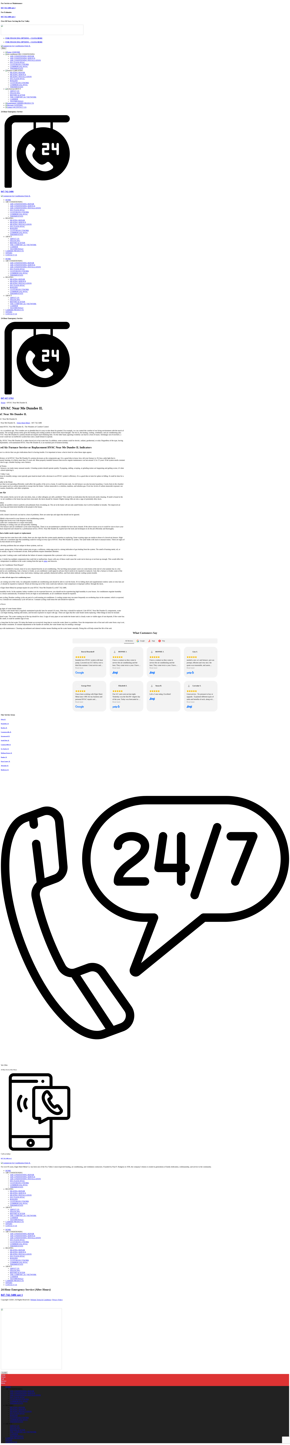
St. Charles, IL (5, 748)
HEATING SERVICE (18, 222)
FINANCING (15, 241)
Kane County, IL (5, 761)
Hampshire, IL (5, 723)
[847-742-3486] (37, 187)
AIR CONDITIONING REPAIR (22, 204)
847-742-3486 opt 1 (8, 17)
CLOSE (4, 1373)
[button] (145, 1304)
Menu (3, 48)
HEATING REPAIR (17, 220)
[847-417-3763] (37, 394)
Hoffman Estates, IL (6, 753)
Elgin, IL (3, 719)
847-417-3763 (7, 398)
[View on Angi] (114, 652)
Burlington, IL (5, 769)
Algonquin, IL (4, 765)
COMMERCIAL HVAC (19, 214)
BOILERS (14, 228)
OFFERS (8, 253)
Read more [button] (79, 668)
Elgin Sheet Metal (23, 423)
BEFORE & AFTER (17, 243)
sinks (45, 561)
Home (3, 403)
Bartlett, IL (4, 728)
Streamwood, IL (5, 736)
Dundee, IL (4, 757)
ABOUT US (14, 239)
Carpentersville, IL (6, 732)
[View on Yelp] (189, 652)
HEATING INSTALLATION (21, 224)
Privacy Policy (57, 1300)
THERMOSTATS (16, 216)
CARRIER (14, 247)
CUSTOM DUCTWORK (19, 212)
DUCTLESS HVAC (17, 210)
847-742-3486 (7, 191)
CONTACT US (11, 255)
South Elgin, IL (5, 740)
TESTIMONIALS (16, 249)
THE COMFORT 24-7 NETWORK (23, 245)
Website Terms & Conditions (40, 1300)
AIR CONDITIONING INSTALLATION (25, 208)
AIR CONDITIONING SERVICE (22, 206)
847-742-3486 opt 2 (8, 8)
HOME (8, 200)
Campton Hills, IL (6, 744)
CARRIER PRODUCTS (14, 251)
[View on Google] (77, 652)
